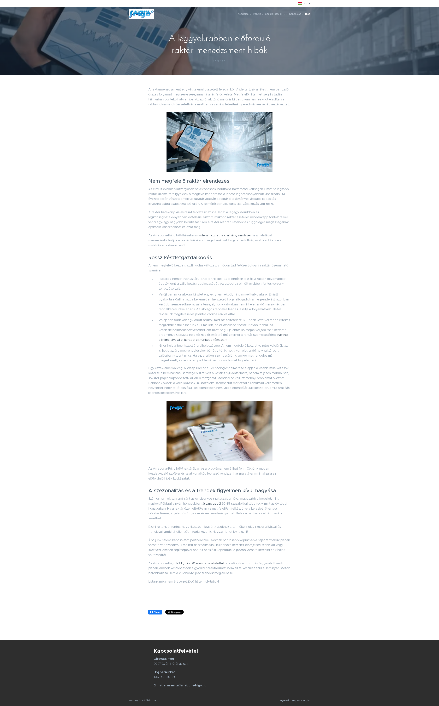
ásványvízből (211, 503)
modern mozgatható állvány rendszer (223, 235)
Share (157, 612)
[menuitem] (244, 14)
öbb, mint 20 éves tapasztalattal (200, 563)
